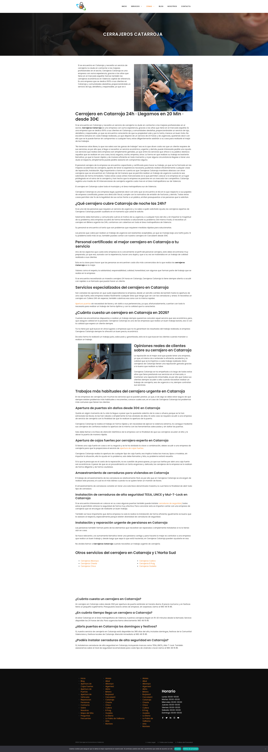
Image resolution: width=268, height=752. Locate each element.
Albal (107, 681)
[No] (265, 749)
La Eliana (109, 715)
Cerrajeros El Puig (147, 563)
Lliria (107, 721)
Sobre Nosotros (85, 709)
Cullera (108, 708)
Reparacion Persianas (86, 701)
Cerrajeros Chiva (88, 566)
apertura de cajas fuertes (131, 448)
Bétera (108, 692)
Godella (109, 713)
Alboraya (109, 683)
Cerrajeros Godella (147, 566)
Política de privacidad (191, 749)
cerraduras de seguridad (170, 503)
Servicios (135, 6)
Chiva (108, 705)
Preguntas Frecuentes (86, 717)
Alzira (107, 689)
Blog (161, 6)
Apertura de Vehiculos (86, 695)
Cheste (108, 702)
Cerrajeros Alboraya (90, 561)
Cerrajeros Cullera (147, 561)
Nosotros (172, 6)
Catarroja (109, 699)
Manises (109, 724)
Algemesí (109, 686)
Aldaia (108, 678)
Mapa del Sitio (87, 713)
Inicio (124, 6)
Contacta (186, 6)
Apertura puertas (83, 303)
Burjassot (109, 694)
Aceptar (177, 749)
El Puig (108, 710)
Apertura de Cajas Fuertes (87, 685)
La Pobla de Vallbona (114, 718)
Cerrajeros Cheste (89, 563)
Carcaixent (110, 697)
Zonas (149, 6)
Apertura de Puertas (86, 690)
